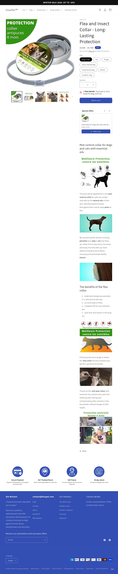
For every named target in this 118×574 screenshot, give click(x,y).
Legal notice (89, 568)
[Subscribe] (44, 540)
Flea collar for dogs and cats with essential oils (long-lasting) (96, 125)
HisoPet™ (36, 514)
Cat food (62, 514)
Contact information (102, 568)
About (35, 510)
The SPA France (65, 502)
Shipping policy (69, 568)
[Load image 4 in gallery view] (52, 96)
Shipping (91, 51)
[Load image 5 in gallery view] (64, 96)
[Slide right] (72, 96)
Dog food (62, 518)
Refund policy (35, 568)
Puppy (106, 59)
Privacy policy (45, 568)
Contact (35, 506)
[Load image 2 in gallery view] (28, 96)
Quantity (82, 80)
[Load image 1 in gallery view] (16, 96)
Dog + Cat (86, 59)
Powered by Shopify (23, 568)
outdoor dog (87, 75)
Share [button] (84, 451)
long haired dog (88, 70)
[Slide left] (8, 96)
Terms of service (57, 568)
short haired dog (88, 65)
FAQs (34, 502)
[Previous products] (104, 111)
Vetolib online (64, 506)
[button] (24, 10)
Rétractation (37, 518)
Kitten (102, 70)
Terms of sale (80, 568)
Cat (96, 59)
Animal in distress (66, 510)
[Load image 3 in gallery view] (40, 96)
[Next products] (109, 111)
